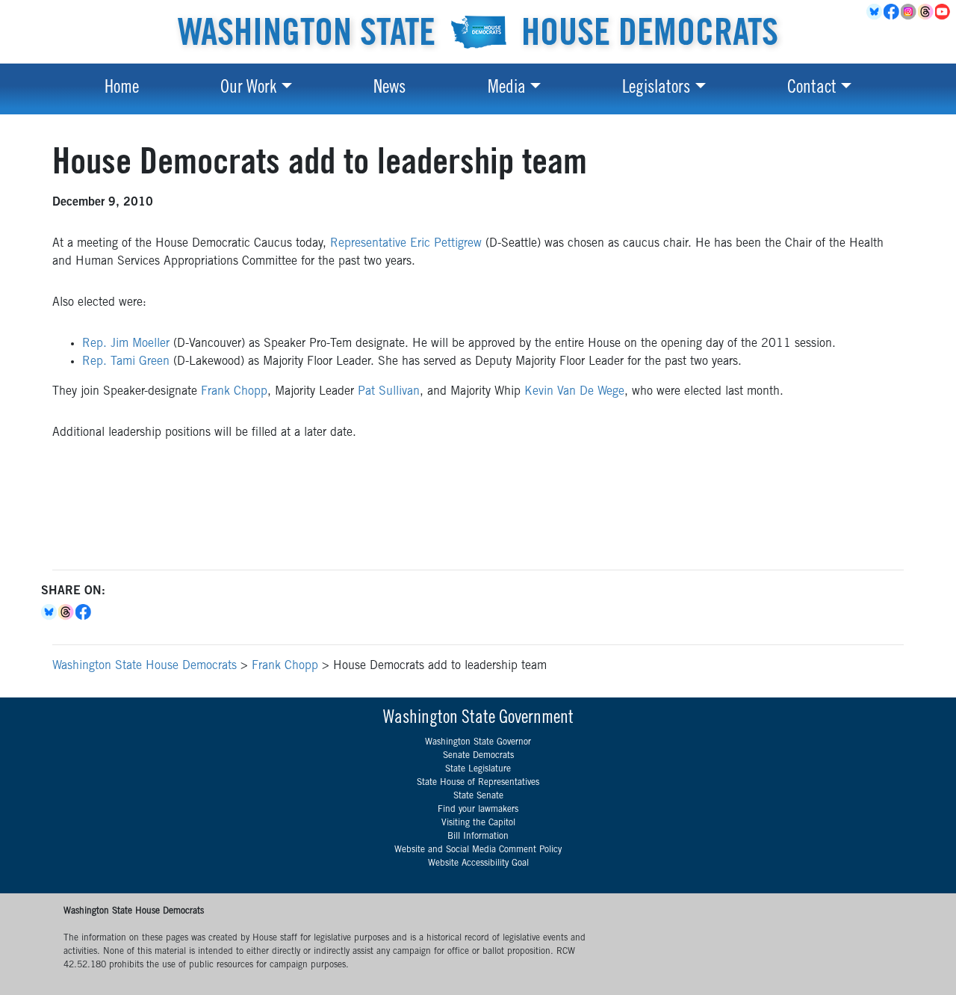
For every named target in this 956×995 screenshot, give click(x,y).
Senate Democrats (478, 755)
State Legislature (478, 769)
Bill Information (478, 836)
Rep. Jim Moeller (126, 344)
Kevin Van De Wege (574, 392)
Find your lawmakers (478, 809)
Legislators (656, 89)
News (389, 89)
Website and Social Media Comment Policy (478, 849)
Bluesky (49, 612)
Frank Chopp (234, 392)
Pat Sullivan (389, 392)
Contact (811, 89)
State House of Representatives (478, 782)
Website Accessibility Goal (478, 863)
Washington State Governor (478, 742)
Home (122, 89)
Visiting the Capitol (478, 823)
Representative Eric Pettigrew (406, 244)
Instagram (909, 12)
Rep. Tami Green (126, 362)
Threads (926, 12)
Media (507, 89)
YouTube (943, 12)
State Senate (478, 796)
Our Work (248, 89)
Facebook (892, 12)
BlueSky (875, 12)
